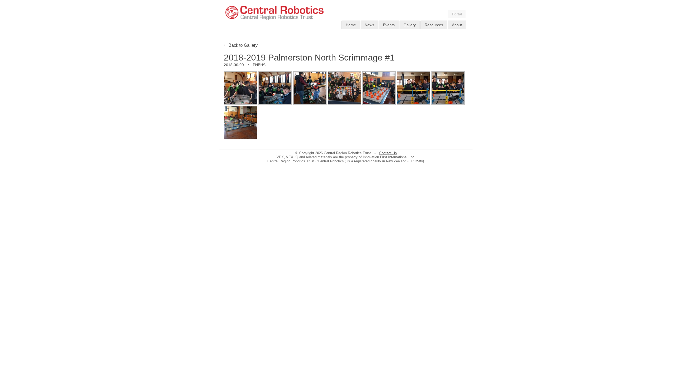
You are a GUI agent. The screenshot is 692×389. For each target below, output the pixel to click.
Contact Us (388, 153)
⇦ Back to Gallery (241, 45)
